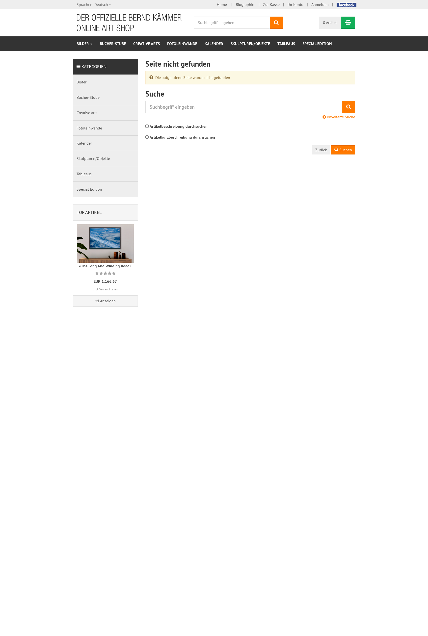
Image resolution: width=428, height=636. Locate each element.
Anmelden (320, 4)
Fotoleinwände (182, 43)
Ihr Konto (295, 4)
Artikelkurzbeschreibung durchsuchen (182, 137)
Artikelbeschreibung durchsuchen (179, 126)
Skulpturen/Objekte (250, 43)
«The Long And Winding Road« (105, 266)
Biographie (245, 4)
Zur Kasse (271, 4)
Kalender (214, 43)
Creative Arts (146, 43)
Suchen (345, 149)
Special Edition (317, 43)
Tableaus (286, 43)
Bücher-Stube (113, 43)
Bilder (83, 43)
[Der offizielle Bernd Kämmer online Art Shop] (129, 22)
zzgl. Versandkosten (105, 289)
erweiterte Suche (340, 116)
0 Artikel (330, 22)
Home (222, 4)
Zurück (321, 149)
